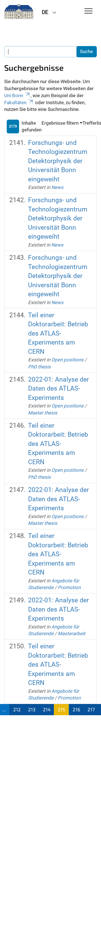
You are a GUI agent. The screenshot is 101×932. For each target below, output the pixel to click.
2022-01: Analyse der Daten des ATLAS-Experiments (58, 389)
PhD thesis (39, 367)
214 (46, 709)
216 (76, 709)
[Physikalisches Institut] (18, 11)
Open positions (67, 360)
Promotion (69, 587)
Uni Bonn (13, 95)
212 (17, 709)
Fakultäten (15, 102)
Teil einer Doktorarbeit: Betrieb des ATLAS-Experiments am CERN (58, 333)
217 (91, 709)
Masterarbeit (71, 633)
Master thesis (42, 413)
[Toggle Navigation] (88, 11)
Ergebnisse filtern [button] (60, 123)
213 (31, 709)
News (57, 187)
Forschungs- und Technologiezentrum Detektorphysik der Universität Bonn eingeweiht (57, 161)
